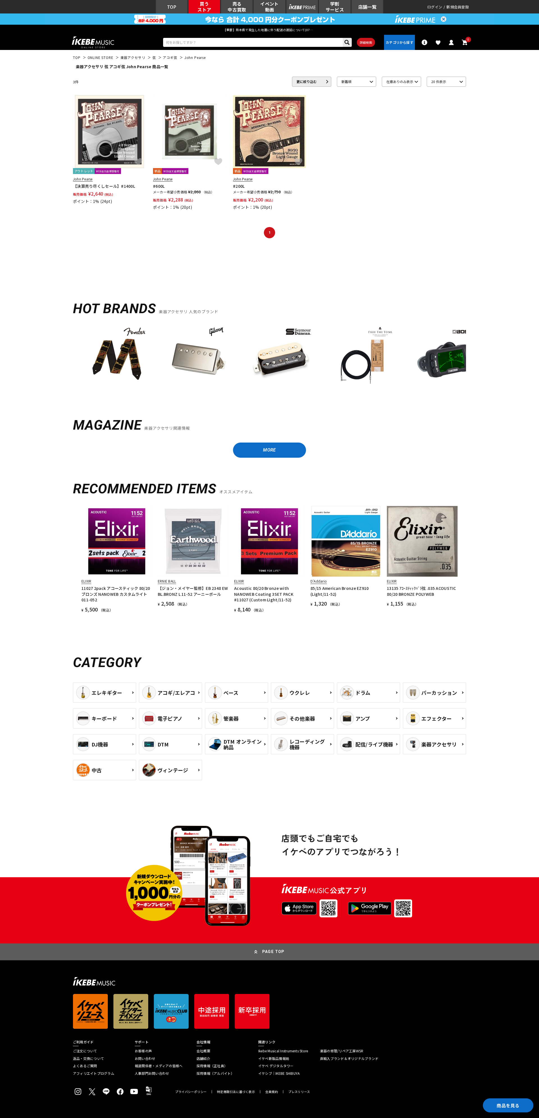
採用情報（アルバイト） (215, 1073)
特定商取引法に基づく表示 (236, 1091)
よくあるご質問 (85, 1066)
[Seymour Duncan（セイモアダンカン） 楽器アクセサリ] (280, 356)
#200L (239, 186)
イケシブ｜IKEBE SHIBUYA (279, 1073)
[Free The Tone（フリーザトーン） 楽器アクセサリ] (362, 356)
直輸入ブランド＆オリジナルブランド (349, 1058)
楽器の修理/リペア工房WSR (341, 1051)
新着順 (346, 81)
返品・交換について (88, 1058)
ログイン (434, 7)
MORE (269, 450)
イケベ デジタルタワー (276, 1066)
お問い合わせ (145, 1058)
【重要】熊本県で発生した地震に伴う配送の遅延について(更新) (269, 30)
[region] (269, 358)
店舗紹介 (203, 1058)
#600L (159, 186)
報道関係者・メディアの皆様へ (158, 1066)
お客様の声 (143, 1051)
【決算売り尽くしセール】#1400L (104, 186)
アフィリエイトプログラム (93, 1073)
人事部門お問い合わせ (152, 1073)
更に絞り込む (306, 81)
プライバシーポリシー (191, 1091)
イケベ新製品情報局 (273, 1058)
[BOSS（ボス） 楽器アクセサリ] (444, 356)
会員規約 (271, 1091)
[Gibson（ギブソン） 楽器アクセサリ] (198, 356)
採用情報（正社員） (212, 1066)
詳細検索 (366, 42)
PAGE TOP (273, 951)
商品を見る (508, 1105)
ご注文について (85, 1051)
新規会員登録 (457, 7)
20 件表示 (438, 81)
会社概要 (203, 1051)
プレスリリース (299, 1091)
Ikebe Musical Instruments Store (283, 1051)
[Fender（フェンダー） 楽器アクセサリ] (116, 356)
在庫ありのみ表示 (399, 81)
